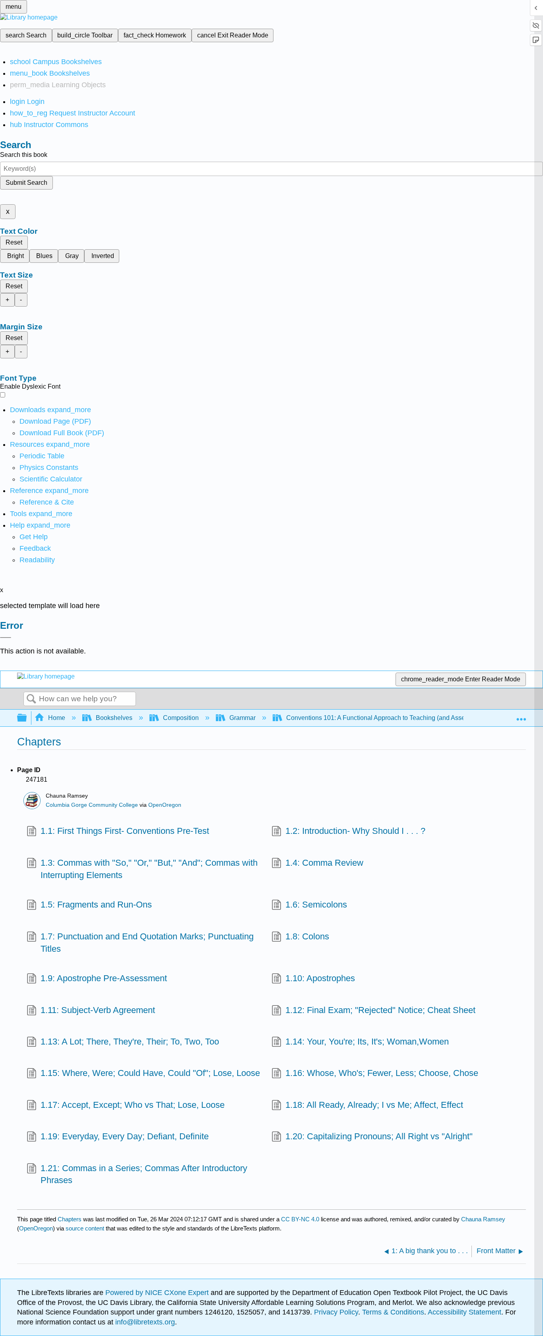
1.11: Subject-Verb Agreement (98, 1010)
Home (57, 717)
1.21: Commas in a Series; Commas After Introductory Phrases (144, 1174)
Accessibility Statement (464, 1312)
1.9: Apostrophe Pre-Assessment (104, 978)
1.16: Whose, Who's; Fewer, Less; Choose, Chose (381, 1073)
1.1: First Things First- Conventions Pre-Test (125, 831)
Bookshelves (114, 717)
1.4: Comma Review (324, 863)
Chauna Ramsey (483, 1219)
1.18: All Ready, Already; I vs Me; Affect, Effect (374, 1105)
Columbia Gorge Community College (92, 805)
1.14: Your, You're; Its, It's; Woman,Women (367, 1042)
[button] (35, 548)
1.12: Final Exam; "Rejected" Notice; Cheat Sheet (380, 1010)
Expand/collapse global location (521, 716)
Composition (180, 717)
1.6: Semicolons (316, 905)
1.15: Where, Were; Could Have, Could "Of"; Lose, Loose (150, 1073)
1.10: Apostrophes (320, 978)
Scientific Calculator (50, 479)
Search (31, 699)
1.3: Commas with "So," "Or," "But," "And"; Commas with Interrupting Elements (149, 869)
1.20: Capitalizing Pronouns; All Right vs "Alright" (379, 1136)
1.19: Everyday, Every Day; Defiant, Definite (125, 1136)
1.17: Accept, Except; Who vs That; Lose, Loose (133, 1105)
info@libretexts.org (144, 1322)
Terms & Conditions (393, 1312)
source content (85, 1228)
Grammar (242, 717)
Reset (14, 242)
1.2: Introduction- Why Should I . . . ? (355, 831)
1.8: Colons (307, 936)
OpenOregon (164, 805)
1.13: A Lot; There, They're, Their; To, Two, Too (130, 1042)
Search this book (23, 154)
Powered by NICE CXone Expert (158, 1293)
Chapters (69, 1219)
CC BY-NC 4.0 (300, 1219)
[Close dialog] (5, 637)
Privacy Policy (336, 1312)
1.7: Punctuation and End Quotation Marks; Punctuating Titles (147, 942)
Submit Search (26, 182)
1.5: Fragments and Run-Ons (96, 905)
